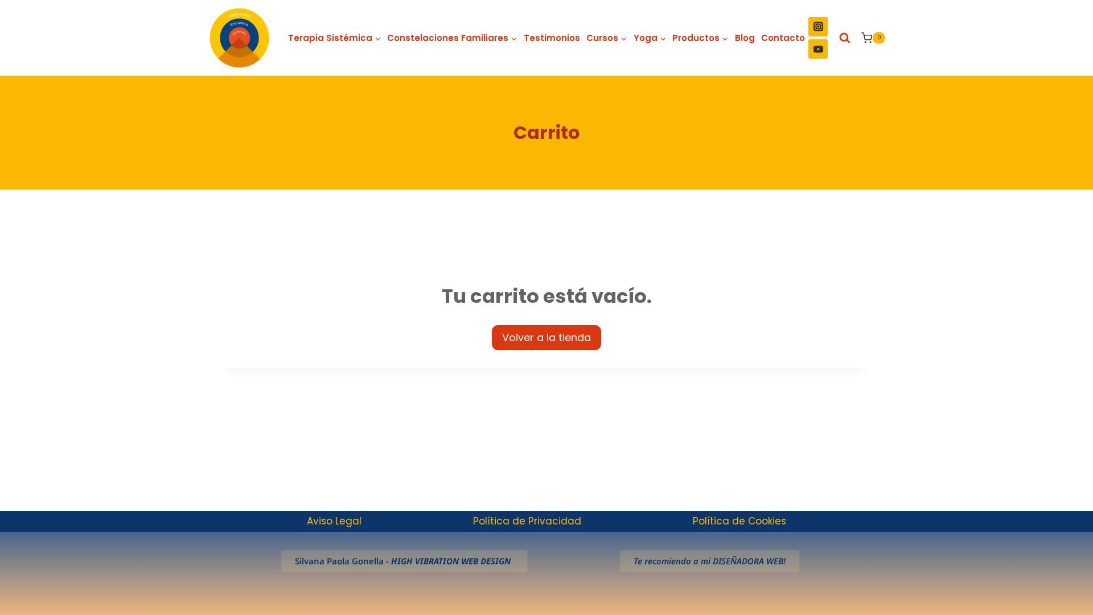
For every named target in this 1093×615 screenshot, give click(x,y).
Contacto (783, 38)
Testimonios (552, 38)
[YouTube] (818, 49)
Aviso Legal (334, 521)
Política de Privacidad (527, 521)
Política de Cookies (739, 521)
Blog (745, 38)
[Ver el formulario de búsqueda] (845, 38)
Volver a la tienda (546, 337)
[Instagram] (818, 26)
